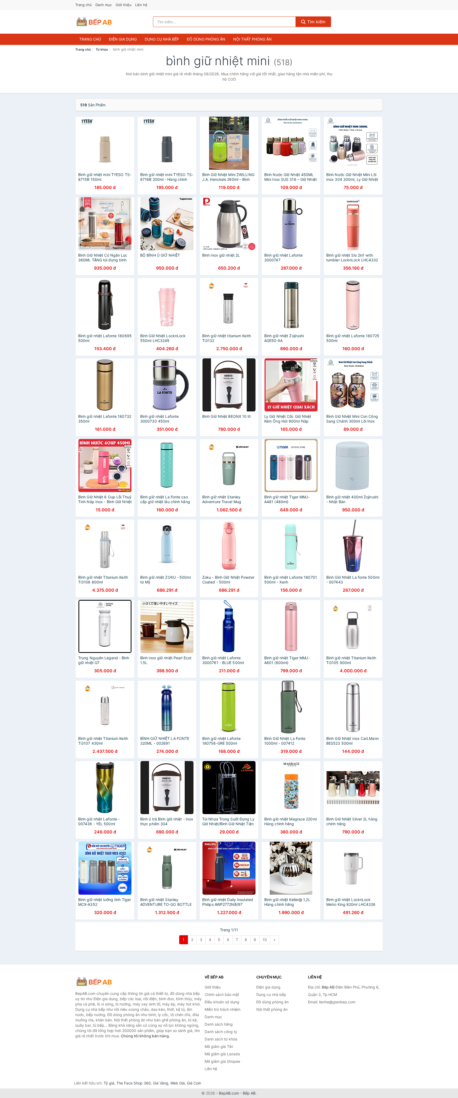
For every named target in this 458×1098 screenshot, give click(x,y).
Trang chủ (83, 5)
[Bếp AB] (101, 981)
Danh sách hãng (219, 1024)
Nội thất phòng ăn (252, 39)
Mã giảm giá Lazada (222, 1054)
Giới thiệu (123, 5)
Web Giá (177, 1083)
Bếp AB (249, 1093)
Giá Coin (194, 1083)
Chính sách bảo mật (222, 994)
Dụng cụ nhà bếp (162, 39)
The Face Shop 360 (133, 1083)
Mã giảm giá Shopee (222, 1061)
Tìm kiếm (315, 21)
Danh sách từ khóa (221, 1039)
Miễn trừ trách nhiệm (222, 1009)
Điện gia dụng (123, 39)
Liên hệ (141, 5)
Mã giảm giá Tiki (219, 1046)
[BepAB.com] (94, 21)
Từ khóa (102, 49)
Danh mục (103, 5)
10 (265, 939)
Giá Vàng (160, 1083)
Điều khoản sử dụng (222, 1002)
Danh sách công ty (221, 1031)
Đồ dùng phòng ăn (206, 39)
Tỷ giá (109, 1083)
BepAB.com (229, 1093)
